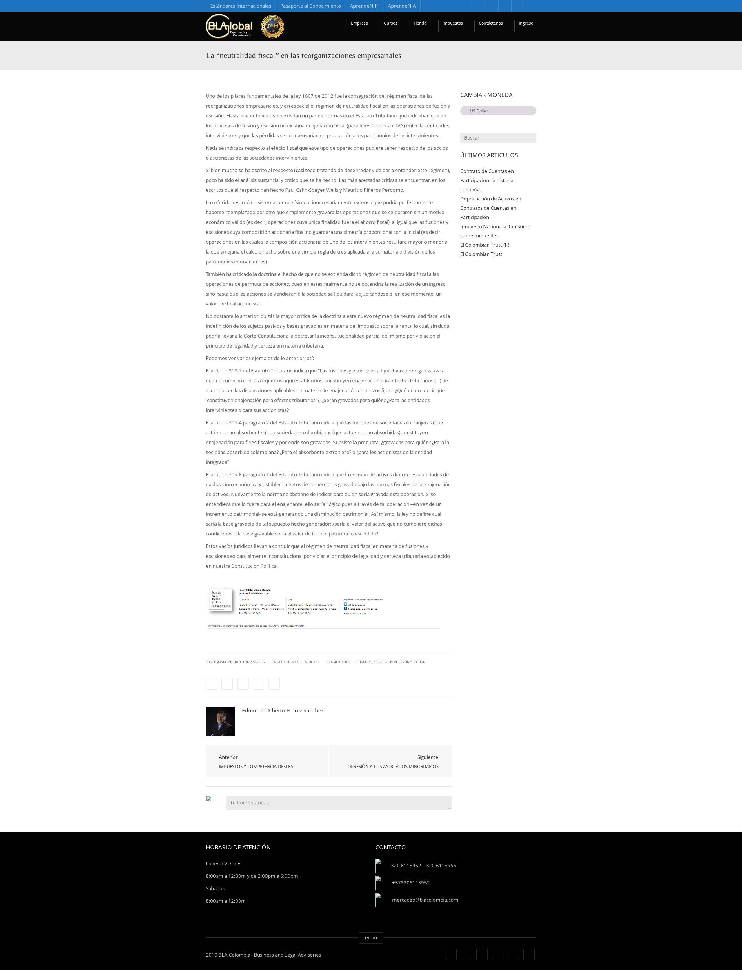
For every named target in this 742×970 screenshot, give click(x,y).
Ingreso (526, 23)
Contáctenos (491, 23)
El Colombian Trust (481, 254)
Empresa (359, 23)
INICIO (371, 937)
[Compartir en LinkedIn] (243, 684)
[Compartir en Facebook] (211, 684)
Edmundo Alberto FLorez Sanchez (282, 710)
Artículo (380, 662)
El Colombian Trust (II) (484, 244)
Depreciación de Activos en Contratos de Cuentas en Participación (490, 207)
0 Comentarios (338, 662)
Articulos (312, 662)
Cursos (390, 23)
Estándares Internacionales (240, 5)
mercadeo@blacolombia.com (425, 899)
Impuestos (453, 23)
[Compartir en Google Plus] (258, 684)
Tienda (420, 23)
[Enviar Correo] (274, 684)
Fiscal (393, 662)
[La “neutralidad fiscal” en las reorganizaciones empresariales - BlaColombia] (245, 26)
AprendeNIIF (364, 5)
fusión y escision (412, 662)
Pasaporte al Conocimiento (310, 5)
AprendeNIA (402, 5)
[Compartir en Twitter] (227, 684)
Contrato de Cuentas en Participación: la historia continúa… (487, 180)
